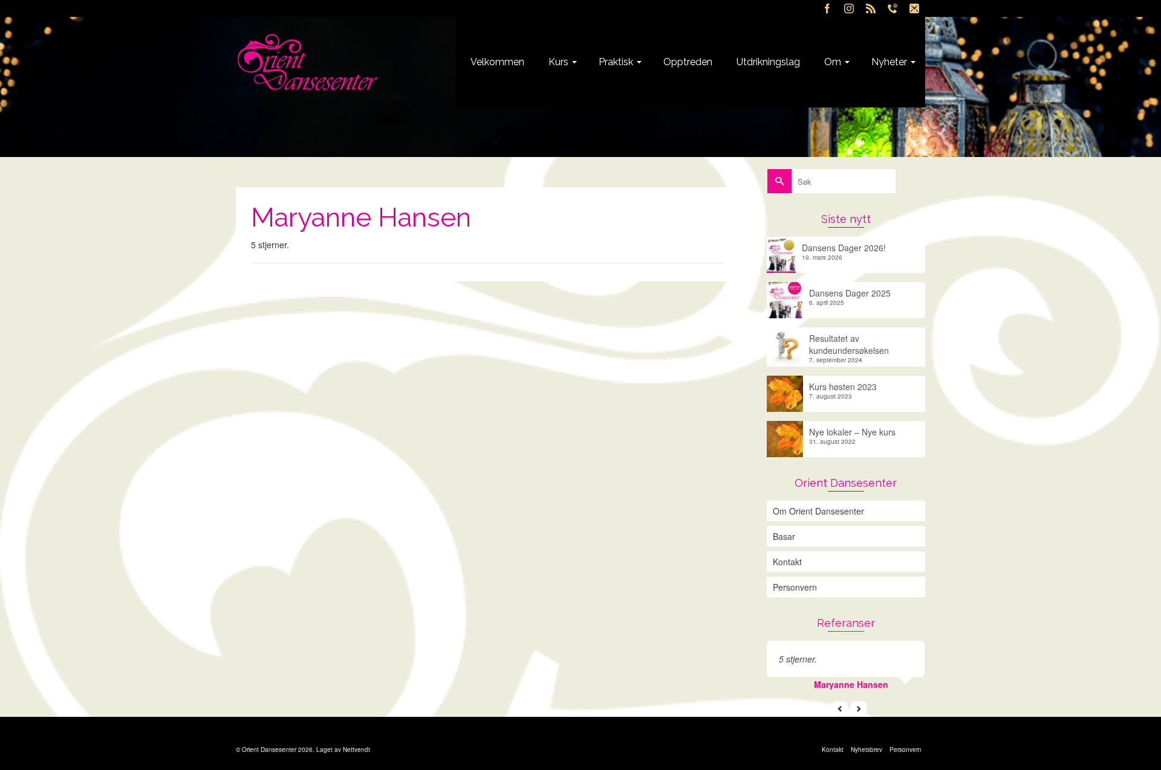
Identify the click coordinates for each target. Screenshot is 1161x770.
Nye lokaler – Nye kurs (852, 432)
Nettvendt (356, 749)
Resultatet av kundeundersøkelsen (849, 344)
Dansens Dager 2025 (850, 293)
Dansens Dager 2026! (844, 248)
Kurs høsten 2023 (843, 386)
